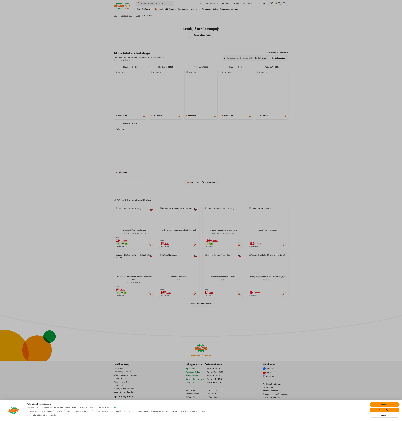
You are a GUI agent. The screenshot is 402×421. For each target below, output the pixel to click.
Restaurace (206, 9)
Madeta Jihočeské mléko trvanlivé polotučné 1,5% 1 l (134, 278)
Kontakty (262, 3)
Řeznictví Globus (192, 376)
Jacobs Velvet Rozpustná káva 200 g (223, 230)
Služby (215, 9)
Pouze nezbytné (384, 410)
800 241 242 (212, 394)
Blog (222, 3)
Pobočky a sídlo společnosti (124, 389)
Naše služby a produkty (207, 3)
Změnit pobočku (278, 58)
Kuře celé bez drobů (179, 277)
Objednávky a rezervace (229, 9)
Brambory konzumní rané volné (223, 277)
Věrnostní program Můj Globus (125, 375)
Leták (161, 9)
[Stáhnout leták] (144, 116)
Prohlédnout (122, 116)
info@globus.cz (213, 397)
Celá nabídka (183, 9)
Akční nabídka (170, 9)
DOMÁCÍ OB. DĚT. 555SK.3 (267, 230)
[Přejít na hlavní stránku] (119, 6)
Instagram (270, 376)
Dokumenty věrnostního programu (275, 394)
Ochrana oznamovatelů (271, 398)
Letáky (138, 16)
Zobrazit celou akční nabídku (201, 304)
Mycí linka (190, 382)
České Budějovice (143, 9)
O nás (236, 3)
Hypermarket (195, 9)
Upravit (383, 415)
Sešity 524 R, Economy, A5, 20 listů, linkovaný (179, 230)
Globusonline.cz (120, 385)
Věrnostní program (250, 3)
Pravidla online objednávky (273, 384)
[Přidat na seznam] (150, 244)
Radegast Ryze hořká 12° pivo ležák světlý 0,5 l (268, 277)
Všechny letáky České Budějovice (202, 182)
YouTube (269, 373)
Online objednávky (121, 379)
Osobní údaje (268, 387)
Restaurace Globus (193, 372)
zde (114, 407)
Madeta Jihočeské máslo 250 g (134, 230)
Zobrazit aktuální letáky (202, 35)
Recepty (229, 3)
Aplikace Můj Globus (121, 382)
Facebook (270, 369)
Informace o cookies (270, 391)
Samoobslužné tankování (195, 379)
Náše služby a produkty (122, 372)
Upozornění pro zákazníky (123, 392)
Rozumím (384, 405)
